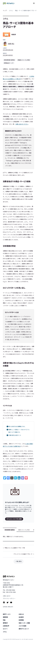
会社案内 (21, 617)
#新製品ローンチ (8, 63)
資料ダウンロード (24, 629)
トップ (5, 10)
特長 (4, 620)
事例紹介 (5, 623)
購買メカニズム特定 (24, 530)
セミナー (5, 629)
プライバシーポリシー (9, 598)
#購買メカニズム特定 (24, 60)
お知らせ (21, 614)
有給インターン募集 (24, 623)
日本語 (5, 606)
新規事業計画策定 (10, 530)
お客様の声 (6, 626)
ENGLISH (10, 606)
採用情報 (21, 620)
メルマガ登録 (22, 626)
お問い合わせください (21, 124)
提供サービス (6, 614)
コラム (11, 10)
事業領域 (5, 617)
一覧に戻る (18, 561)
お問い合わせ (6, 596)
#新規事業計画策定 (9, 60)
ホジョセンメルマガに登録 (14, 519)
